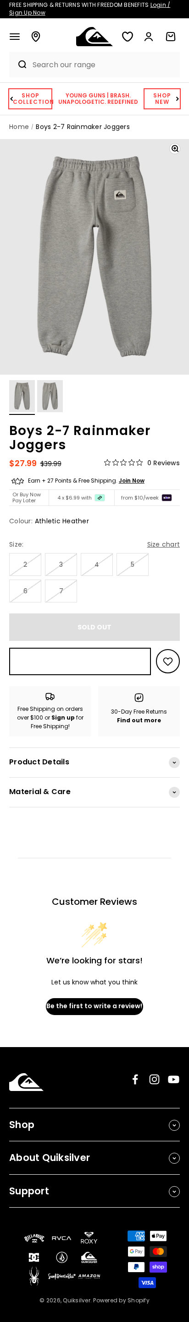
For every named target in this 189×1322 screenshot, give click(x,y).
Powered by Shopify (121, 1300)
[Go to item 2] (50, 397)
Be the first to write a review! (94, 1005)
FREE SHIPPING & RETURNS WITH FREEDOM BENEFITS (89, 8)
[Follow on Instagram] (154, 1079)
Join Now (132, 480)
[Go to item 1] (22, 397)
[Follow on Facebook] (135, 1079)
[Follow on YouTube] (173, 1079)
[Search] (18, 64)
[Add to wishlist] (168, 661)
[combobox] (103, 64)
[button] (15, 37)
